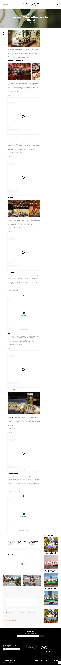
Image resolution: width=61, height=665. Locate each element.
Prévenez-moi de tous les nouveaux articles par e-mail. (14, 617)
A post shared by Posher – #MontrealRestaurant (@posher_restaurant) (23, 268)
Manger (28, 14)
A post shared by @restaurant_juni (23, 385)
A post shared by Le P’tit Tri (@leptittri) (23, 329)
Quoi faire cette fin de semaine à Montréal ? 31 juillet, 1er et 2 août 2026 (51, 607)
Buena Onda (49, 653)
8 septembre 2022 (10, 581)
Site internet (10, 95)
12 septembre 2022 (28, 22)
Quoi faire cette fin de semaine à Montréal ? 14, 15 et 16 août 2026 (50, 571)
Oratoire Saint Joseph (23, 224)
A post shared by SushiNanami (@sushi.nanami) (23, 530)
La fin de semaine (13, 576)
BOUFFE (22, 7)
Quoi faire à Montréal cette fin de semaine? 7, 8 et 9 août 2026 (50, 589)
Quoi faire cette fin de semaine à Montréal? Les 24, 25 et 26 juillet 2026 (51, 624)
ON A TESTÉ (41, 7)
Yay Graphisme (48, 651)
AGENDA (31, 7)
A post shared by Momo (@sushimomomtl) (23, 469)
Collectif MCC (34, 22)
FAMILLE (36, 7)
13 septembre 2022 (29, 580)
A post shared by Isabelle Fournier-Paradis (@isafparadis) (23, 193)
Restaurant (32, 14)
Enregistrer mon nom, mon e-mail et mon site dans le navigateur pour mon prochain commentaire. (21, 612)
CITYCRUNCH (44, 646)
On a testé (31, 577)
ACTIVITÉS (26, 7)
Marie (15, 581)
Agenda (9, 576)
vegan (12, 417)
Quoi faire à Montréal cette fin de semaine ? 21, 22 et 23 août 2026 (50, 553)
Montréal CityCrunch (30, 4)
